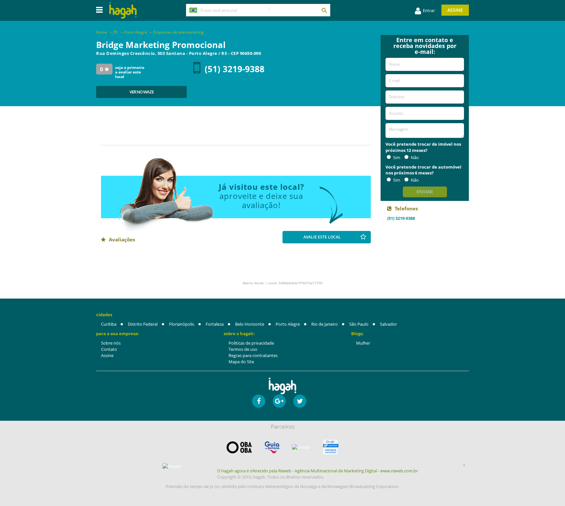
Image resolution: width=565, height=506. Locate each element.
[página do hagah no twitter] (299, 401)
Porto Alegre (288, 324)
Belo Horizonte (249, 324)
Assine (455, 10)
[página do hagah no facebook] (258, 401)
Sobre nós (111, 343)
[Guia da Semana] (272, 447)
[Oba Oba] (239, 447)
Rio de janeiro (324, 324)
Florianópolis (181, 324)
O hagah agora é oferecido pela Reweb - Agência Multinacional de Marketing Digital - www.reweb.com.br (317, 471)
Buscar (324, 10)
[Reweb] (172, 466)
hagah (123, 10)
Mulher (363, 343)
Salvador (388, 324)
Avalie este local (322, 237)
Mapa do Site (241, 362)
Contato (109, 349)
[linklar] (301, 447)
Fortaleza (215, 324)
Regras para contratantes (253, 355)
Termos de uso (243, 349)
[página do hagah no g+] (279, 401)
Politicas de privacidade (251, 343)
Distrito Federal (143, 324)
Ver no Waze (141, 92)
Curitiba (108, 324)
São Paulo (358, 324)
